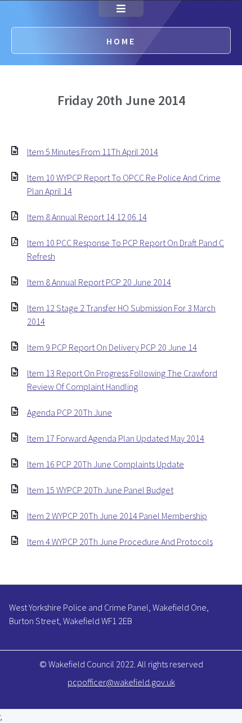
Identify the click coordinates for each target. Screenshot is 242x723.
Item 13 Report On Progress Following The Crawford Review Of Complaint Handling (122, 379)
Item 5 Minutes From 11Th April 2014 (92, 151)
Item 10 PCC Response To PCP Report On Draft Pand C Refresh (125, 249)
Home (121, 41)
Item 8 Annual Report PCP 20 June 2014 (99, 282)
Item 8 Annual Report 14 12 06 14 (87, 216)
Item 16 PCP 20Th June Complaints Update (105, 464)
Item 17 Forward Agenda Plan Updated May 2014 (115, 438)
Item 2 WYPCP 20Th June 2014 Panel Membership (117, 515)
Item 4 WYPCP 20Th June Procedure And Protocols (120, 541)
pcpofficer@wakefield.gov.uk (121, 682)
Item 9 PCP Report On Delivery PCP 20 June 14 (112, 347)
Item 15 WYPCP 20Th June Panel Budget (100, 489)
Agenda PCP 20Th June (69, 412)
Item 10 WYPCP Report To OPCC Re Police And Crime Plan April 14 (124, 184)
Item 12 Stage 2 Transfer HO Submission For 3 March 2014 (121, 314)
